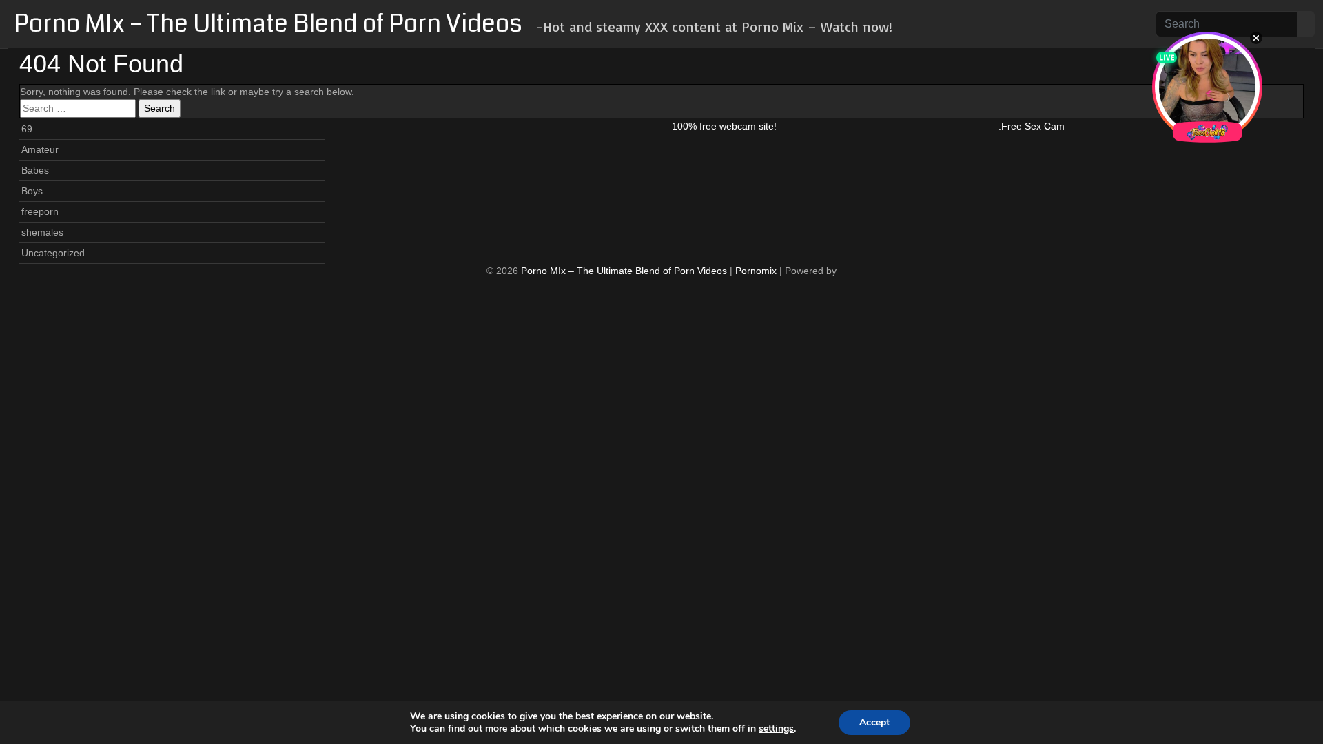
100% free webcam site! (724, 126)
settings (776, 729)
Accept (874, 722)
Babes (35, 170)
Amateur (40, 149)
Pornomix (756, 270)
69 (26, 128)
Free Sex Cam (1033, 126)
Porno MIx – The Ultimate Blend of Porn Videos (268, 23)
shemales (42, 232)
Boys (32, 190)
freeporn (40, 211)
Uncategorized (53, 252)
